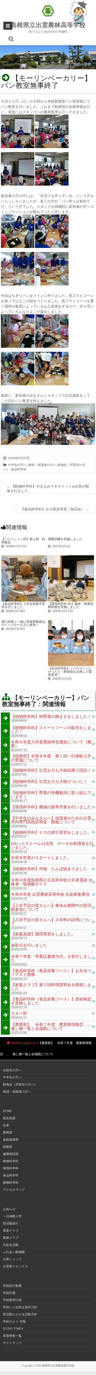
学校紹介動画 (12, 1285)
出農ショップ (12, 1259)
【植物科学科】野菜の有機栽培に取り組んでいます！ (51, 795)
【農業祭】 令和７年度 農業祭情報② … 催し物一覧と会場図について (53, 1027)
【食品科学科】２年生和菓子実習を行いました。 (23, 605)
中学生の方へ (17, 465)
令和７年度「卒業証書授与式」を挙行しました (51, 958)
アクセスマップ (14, 1189)
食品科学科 (19, 469)
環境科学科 (11, 1168)
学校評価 (9, 1293)
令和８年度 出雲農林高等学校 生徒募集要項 (50, 895)
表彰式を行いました (29, 945)
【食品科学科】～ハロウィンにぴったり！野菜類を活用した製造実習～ (70, 672)
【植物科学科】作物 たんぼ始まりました (49, 869)
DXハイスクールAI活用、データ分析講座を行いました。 (52, 846)
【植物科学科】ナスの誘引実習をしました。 (51, 833)
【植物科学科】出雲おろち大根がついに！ (49, 782)
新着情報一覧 (12, 1335)
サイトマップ (12, 1343)
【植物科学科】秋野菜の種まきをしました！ (51, 717)
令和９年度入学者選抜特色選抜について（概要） (51, 744)
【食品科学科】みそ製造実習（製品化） (55, 509)
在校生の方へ (12, 1070)
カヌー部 (19, 1014)
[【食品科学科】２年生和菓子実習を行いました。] (24, 557)
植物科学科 (11, 1161)
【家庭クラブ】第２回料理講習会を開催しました (51, 987)
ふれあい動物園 (14, 1252)
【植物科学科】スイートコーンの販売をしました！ (51, 730)
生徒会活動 (11, 1245)
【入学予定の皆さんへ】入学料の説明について (51, 922)
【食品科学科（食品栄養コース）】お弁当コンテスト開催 (51, 973)
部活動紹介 (11, 1223)
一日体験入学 (12, 1216)
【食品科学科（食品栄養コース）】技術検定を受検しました (51, 1001)
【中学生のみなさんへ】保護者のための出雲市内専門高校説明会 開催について (51, 820)
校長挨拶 (9, 1118)
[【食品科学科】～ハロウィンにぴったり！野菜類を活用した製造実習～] (71, 622)
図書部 (7, 1147)
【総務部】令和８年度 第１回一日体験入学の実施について (51, 758)
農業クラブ (11, 1230)
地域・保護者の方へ (42, 465)
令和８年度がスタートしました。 (41, 858)
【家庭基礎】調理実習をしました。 (43, 934)
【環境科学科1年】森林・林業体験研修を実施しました (70, 605)
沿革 (6, 1125)
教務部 (7, 1132)
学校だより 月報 (14, 1321)
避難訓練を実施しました (65, 539)
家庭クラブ (11, 1237)
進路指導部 (11, 1139)
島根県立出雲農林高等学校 (48, 24)
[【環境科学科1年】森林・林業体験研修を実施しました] (71, 557)
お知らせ (29, 1043)
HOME (15, 1043)
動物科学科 (11, 1182)
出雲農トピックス (15, 1266)
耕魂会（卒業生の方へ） (20, 1084)
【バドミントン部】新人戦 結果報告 (23, 540)
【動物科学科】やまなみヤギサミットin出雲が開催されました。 (48, 488)
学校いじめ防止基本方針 (20, 1307)
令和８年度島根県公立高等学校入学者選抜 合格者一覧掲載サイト (51, 882)
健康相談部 (11, 1154)
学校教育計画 (12, 1300)
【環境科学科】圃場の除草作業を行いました (51, 807)
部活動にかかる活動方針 (20, 1314)
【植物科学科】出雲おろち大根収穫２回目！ (51, 771)
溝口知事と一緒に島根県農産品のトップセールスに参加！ (23, 623)
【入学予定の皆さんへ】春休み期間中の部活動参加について (51, 908)
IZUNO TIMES (13, 1328)
